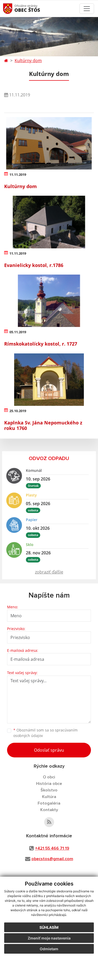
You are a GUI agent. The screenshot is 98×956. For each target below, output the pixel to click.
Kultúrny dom (28, 60)
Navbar (12, 8)
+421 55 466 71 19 (52, 848)
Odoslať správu (49, 750)
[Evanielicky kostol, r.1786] (49, 222)
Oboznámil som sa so (45, 733)
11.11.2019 (17, 174)
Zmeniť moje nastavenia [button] (49, 938)
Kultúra (49, 797)
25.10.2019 (17, 410)
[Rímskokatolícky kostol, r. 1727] (49, 301)
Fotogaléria (49, 803)
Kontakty (49, 810)
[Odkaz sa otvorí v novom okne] (49, 822)
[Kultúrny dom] (49, 143)
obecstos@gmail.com (52, 859)
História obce (49, 784)
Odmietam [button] (49, 949)
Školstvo (49, 790)
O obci (49, 777)
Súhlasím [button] (49, 927)
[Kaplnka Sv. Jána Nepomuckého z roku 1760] (49, 379)
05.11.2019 (17, 332)
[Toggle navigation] (86, 8)
